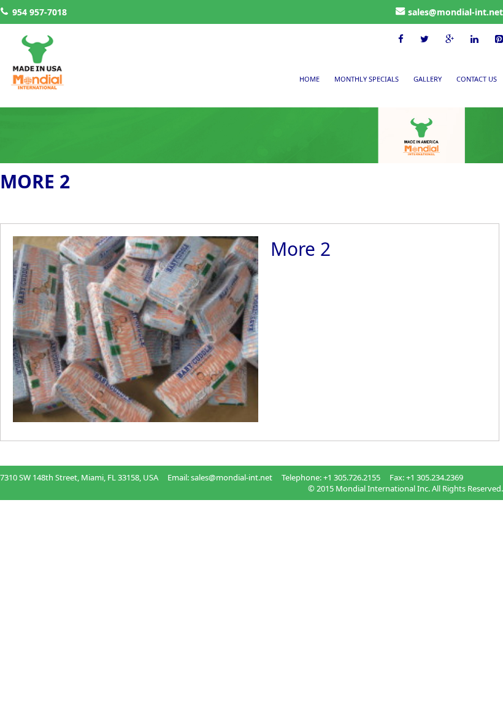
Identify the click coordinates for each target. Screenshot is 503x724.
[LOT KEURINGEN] (27, 63)
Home (309, 78)
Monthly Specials (366, 78)
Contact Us (476, 78)
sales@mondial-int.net (455, 12)
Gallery (427, 78)
